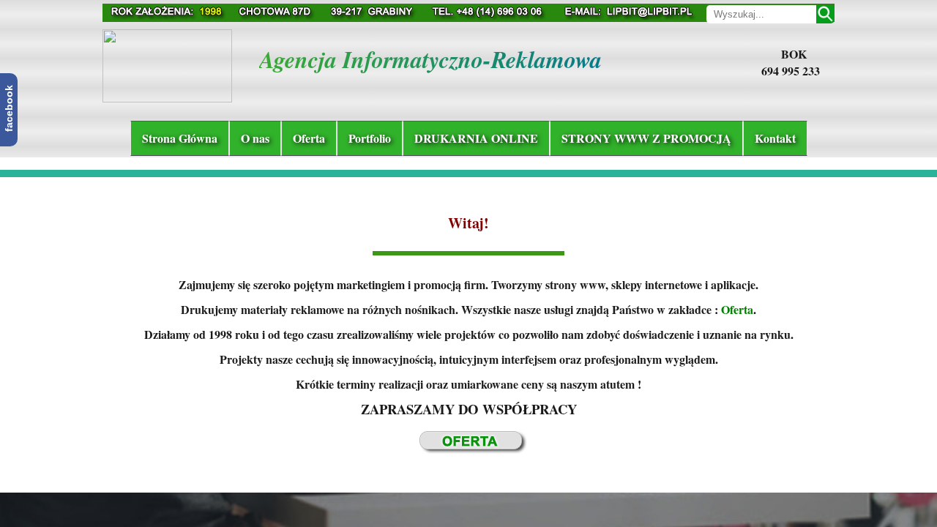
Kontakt (775, 138)
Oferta (309, 138)
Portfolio (369, 138)
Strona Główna (179, 138)
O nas (255, 138)
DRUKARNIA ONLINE (476, 138)
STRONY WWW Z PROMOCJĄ (646, 138)
